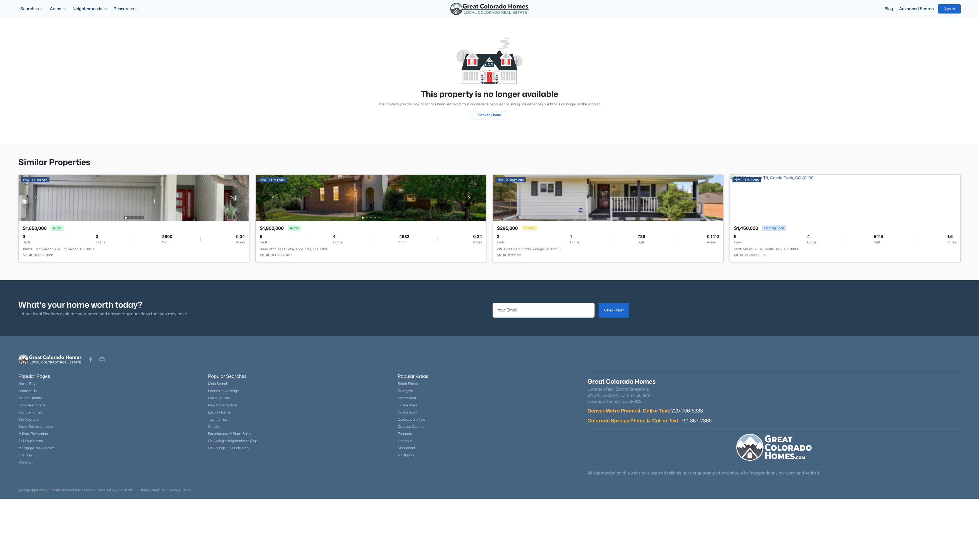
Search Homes (30, 412)
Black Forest (408, 384)
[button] (90, 359)
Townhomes (217, 419)
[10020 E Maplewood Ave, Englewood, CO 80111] (134, 197)
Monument (406, 448)
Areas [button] (55, 8)
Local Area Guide (31, 405)
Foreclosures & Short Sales (229, 434)
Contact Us (27, 391)
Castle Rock (407, 412)
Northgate (406, 455)
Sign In (949, 9)
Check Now (614, 310)
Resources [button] (123, 8)
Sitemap (25, 455)
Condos (214, 426)
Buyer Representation (35, 426)
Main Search (218, 384)
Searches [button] (29, 8)
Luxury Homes (219, 412)
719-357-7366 (696, 421)
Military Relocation (33, 434)
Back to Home (489, 115)
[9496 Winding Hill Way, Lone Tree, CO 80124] (371, 197)
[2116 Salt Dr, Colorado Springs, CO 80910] (608, 197)
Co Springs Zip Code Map (228, 448)
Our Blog (25, 462)
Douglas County (410, 426)
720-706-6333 (687, 411)
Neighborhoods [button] (87, 8)
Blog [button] (888, 8)
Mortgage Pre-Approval (36, 448)
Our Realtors (28, 419)
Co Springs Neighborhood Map (232, 441)
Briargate (405, 391)
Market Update (30, 398)
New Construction (222, 405)
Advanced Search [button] (916, 8)
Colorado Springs (412, 419)
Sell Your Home (30, 441)
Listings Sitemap (151, 490)
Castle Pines (407, 405)
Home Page (27, 384)
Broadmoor (407, 398)
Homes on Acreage (223, 391)
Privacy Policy (180, 490)
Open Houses (219, 398)
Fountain (405, 434)
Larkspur (405, 441)
